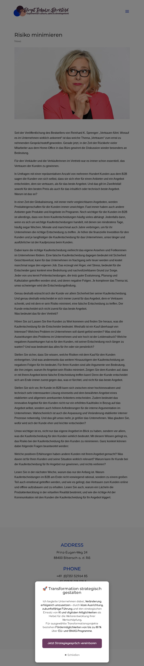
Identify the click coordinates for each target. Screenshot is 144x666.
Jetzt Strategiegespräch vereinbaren (72, 643)
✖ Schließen (72, 655)
